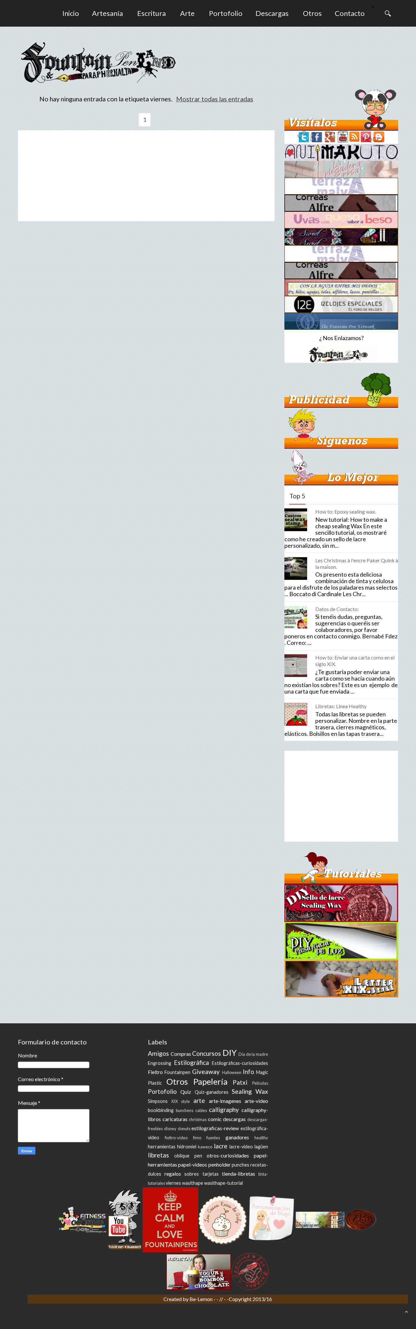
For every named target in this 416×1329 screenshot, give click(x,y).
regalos (172, 1173)
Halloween (231, 1072)
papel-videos (192, 1164)
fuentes (213, 1137)
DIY (230, 1052)
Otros (312, 13)
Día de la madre (253, 1054)
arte (199, 1100)
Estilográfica (191, 1062)
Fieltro (155, 1072)
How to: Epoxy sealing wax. (345, 511)
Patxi (240, 1082)
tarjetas (210, 1174)
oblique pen (188, 1155)
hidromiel (186, 1146)
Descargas (272, 13)
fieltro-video (176, 1137)
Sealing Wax (250, 1091)
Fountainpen (177, 1072)
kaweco (205, 1146)
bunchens (184, 1110)
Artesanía (107, 13)
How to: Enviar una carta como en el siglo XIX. (355, 660)
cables (201, 1110)
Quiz (185, 1092)
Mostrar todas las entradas (214, 99)
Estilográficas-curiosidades (240, 1063)
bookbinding (161, 1110)
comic (215, 1119)
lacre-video (241, 1146)
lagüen (261, 1146)
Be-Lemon (201, 1299)
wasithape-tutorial (223, 1183)
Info (248, 1071)
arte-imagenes (225, 1101)
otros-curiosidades (228, 1155)
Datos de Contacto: (337, 609)
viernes (173, 1183)
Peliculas (260, 1083)
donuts (184, 1128)
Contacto (350, 13)
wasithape (192, 1183)
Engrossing (159, 1063)
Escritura (151, 13)
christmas (198, 1119)
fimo (197, 1137)
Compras (181, 1054)
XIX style (180, 1101)
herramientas (162, 1146)
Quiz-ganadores (211, 1092)
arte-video (256, 1101)
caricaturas (175, 1119)
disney (170, 1128)
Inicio (70, 13)
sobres (191, 1174)
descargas (234, 1119)
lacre (221, 1146)
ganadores (237, 1137)
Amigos (158, 1053)
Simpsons (158, 1101)
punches (240, 1165)
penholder (219, 1164)
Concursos (206, 1053)
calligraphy (224, 1109)
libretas (158, 1155)
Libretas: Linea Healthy (341, 706)
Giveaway (206, 1071)
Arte (187, 13)
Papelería (210, 1081)
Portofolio (225, 13)
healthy (261, 1137)
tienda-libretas (238, 1173)
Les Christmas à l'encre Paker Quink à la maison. (356, 563)
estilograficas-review (215, 1128)
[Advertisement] (146, 175)
